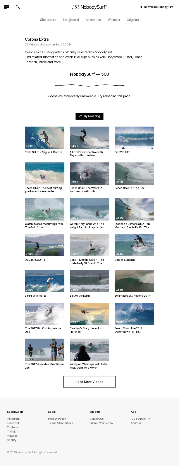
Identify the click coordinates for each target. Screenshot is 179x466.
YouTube (12, 427)
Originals (133, 20)
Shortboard (48, 20)
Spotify (11, 440)
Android (136, 423)
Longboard (71, 20)
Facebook (13, 423)
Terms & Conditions (60, 423)
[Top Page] (89, 7)
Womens (114, 20)
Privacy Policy (57, 418)
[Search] (18, 7)
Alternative (93, 20)
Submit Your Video (101, 423)
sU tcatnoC (97, 418)
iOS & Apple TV (140, 418)
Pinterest (12, 435)
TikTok (11, 431)
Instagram (13, 418)
